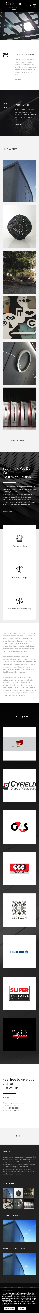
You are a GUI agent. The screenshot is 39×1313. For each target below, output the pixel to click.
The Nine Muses (19, 331)
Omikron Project (19, 377)
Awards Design (19, 422)
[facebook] (16, 1136)
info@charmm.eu (13, 1110)
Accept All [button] (21, 1308)
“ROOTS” (19, 286)
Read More (18, 79)
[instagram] (19, 1136)
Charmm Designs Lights (20, 240)
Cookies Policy (6, 1300)
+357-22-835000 (14, 1108)
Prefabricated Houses (19, 194)
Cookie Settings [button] (9, 1308)
